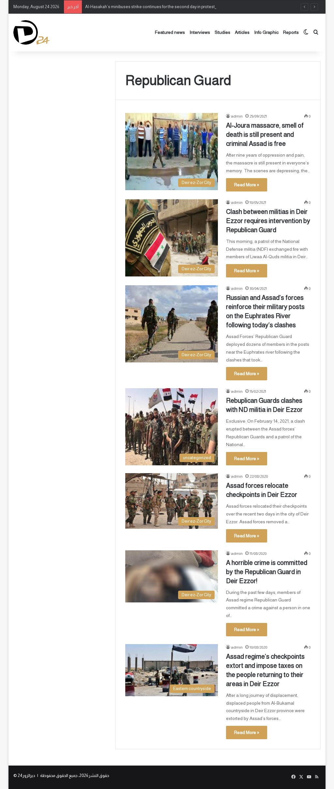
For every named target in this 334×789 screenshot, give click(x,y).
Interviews (200, 32)
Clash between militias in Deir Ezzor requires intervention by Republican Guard (268, 220)
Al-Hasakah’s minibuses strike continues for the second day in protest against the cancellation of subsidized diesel (192, 6)
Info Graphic (266, 32)
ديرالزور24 (26, 775)
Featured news (170, 32)
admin (237, 116)
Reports (291, 32)
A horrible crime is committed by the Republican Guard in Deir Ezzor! (266, 572)
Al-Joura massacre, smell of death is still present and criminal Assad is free (265, 134)
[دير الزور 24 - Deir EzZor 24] (31, 32)
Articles (242, 32)
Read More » (246, 184)
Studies (222, 32)
